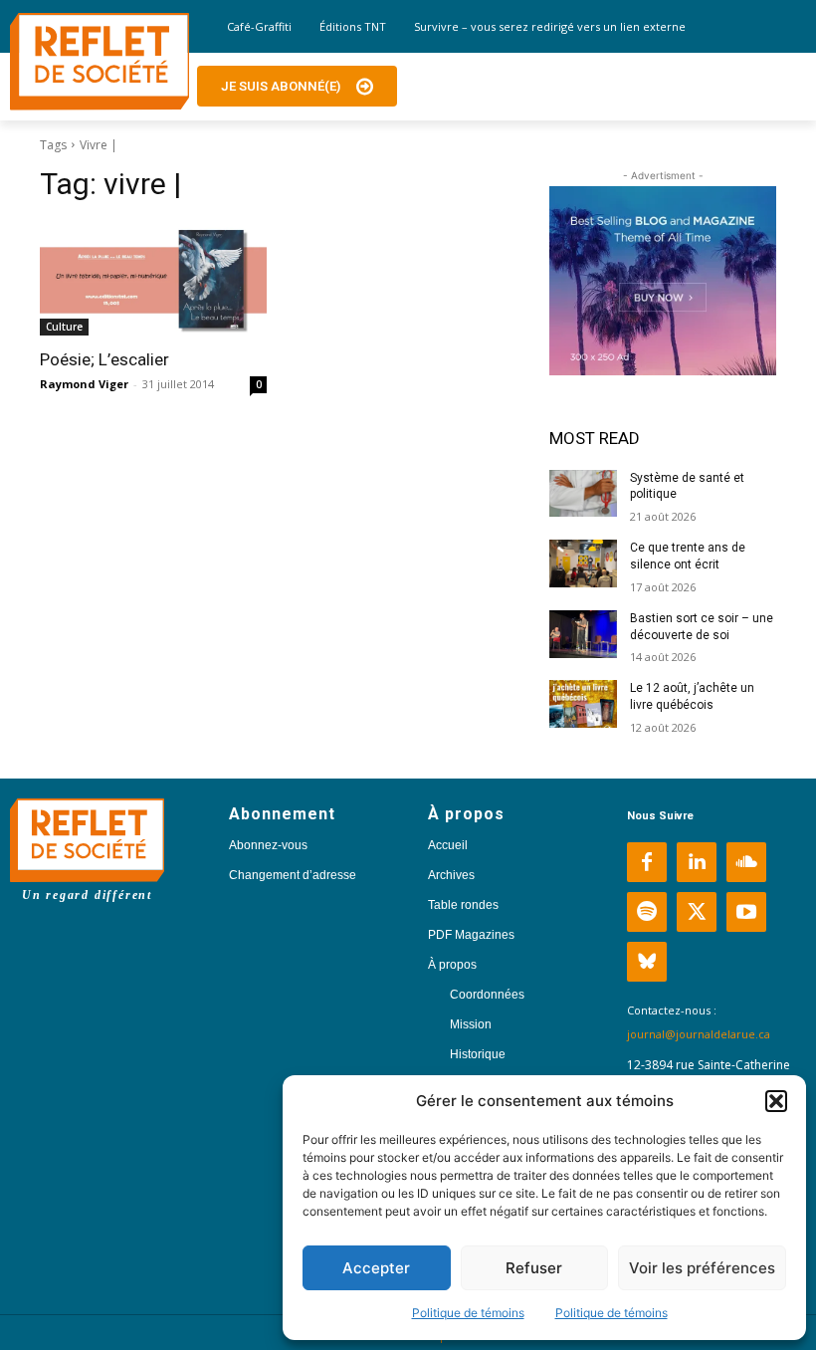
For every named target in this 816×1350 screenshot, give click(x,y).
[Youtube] (746, 912)
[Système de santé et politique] (583, 494)
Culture (64, 327)
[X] (696, 912)
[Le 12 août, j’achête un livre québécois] (583, 704)
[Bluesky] (647, 962)
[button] (776, 1101)
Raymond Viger (84, 383)
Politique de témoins (468, 1312)
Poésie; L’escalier (104, 359)
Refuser (534, 1267)
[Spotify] (647, 912)
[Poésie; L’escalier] (153, 279)
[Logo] (99, 62)
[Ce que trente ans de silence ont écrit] (583, 563)
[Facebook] (647, 862)
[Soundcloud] (746, 862)
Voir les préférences (702, 1267)
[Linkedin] (696, 862)
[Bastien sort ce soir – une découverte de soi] (583, 634)
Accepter (376, 1267)
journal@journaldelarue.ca (698, 1033)
